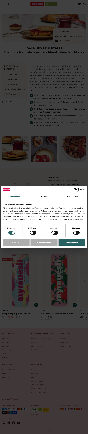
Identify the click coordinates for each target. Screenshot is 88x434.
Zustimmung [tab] (15, 196)
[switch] (33, 233)
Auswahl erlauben (44, 242)
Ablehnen (16, 242)
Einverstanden (72, 242)
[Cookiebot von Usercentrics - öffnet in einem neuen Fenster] (75, 190)
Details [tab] (44, 196)
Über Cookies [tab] (72, 196)
